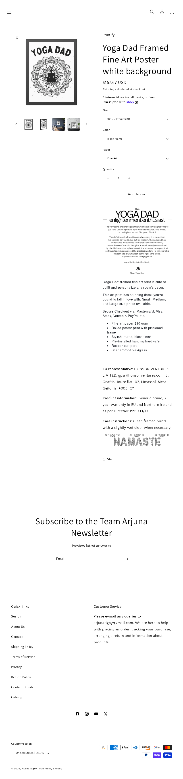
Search (16, 616)
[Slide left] (16, 124)
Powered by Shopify (50, 768)
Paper (106, 149)
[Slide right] (87, 124)
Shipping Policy (22, 647)
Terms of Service (23, 657)
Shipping (108, 89)
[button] (9, 12)
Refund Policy (21, 677)
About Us (18, 627)
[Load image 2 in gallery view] (43, 124)
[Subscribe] (126, 559)
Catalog (16, 697)
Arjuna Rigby (30, 768)
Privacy (16, 667)
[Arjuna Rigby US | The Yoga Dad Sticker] (137, 274)
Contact (17, 637)
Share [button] (111, 459)
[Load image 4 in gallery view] (73, 124)
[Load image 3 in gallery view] (58, 124)
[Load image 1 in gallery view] (28, 124)
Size (105, 110)
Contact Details (22, 687)
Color (106, 129)
